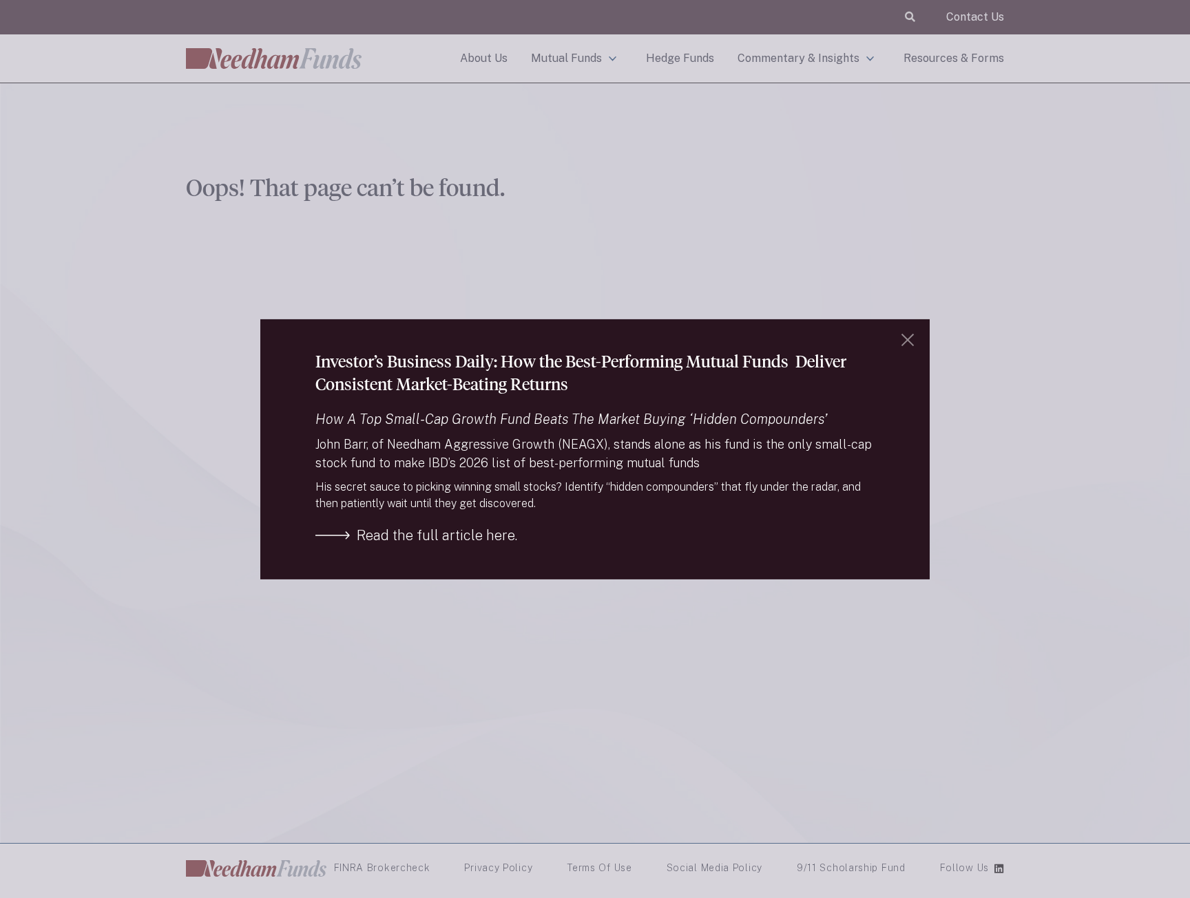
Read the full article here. (437, 535)
